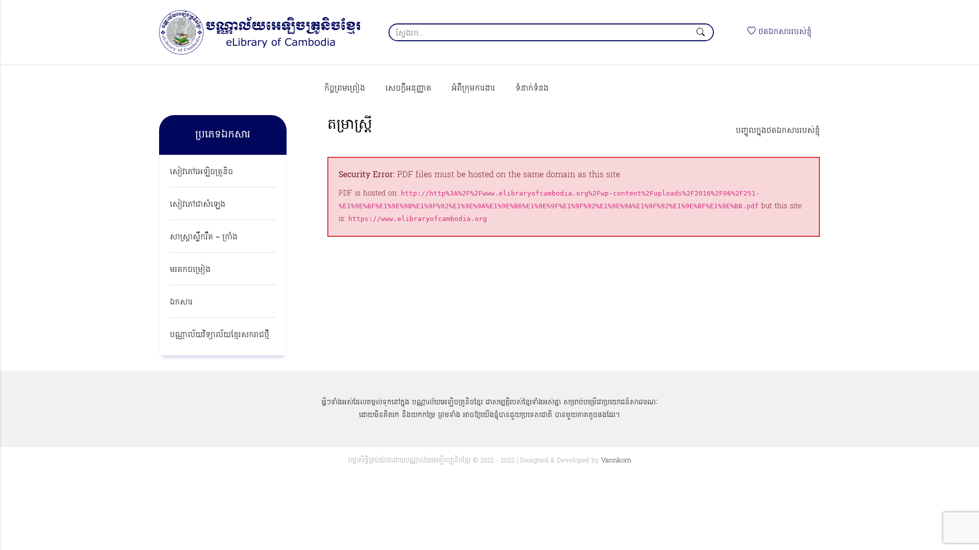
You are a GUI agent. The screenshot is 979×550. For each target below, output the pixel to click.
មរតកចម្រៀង (190, 270)
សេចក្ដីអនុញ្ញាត (408, 88)
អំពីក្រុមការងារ (473, 88)
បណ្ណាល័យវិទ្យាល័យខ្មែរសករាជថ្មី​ (219, 335)
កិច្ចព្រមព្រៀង (344, 88)
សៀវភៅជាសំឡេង (197, 205)
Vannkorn (616, 460)
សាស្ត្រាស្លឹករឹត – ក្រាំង (204, 237)
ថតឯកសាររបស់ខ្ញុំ (784, 32)
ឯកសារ (181, 302)
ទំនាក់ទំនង (532, 88)
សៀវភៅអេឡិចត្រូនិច (201, 172)
